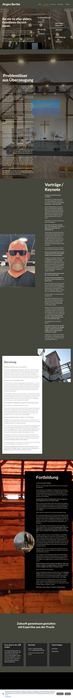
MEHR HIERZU (41, 33)
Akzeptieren (60, 693)
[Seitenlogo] (13, 6)
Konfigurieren (8, 696)
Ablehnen (67, 693)
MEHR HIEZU (58, 41)
